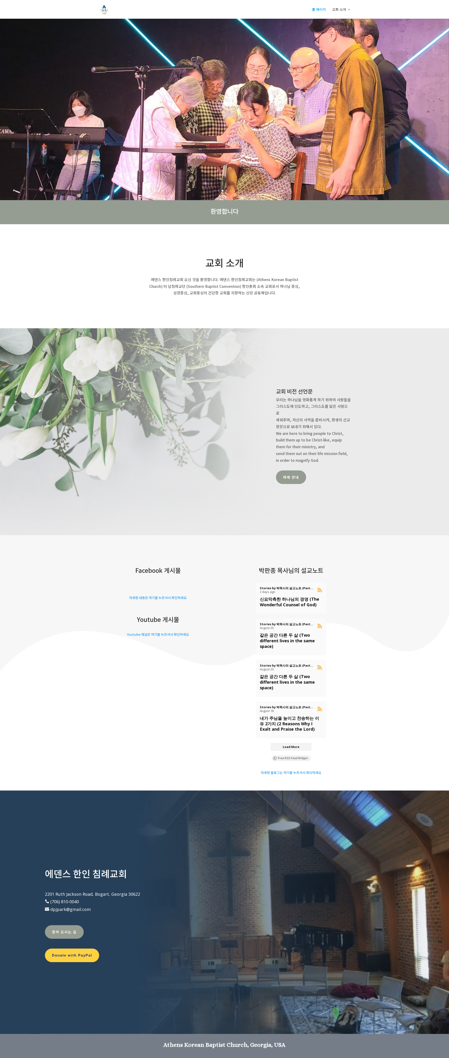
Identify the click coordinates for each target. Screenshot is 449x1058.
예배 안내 (291, 477)
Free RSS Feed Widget (293, 758)
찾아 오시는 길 (64, 931)
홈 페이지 (319, 9)
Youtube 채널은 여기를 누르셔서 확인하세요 (158, 634)
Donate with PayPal (72, 955)
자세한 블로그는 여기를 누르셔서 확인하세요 (291, 772)
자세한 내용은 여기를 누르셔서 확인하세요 (158, 597)
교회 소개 (339, 9)
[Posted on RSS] (319, 590)
